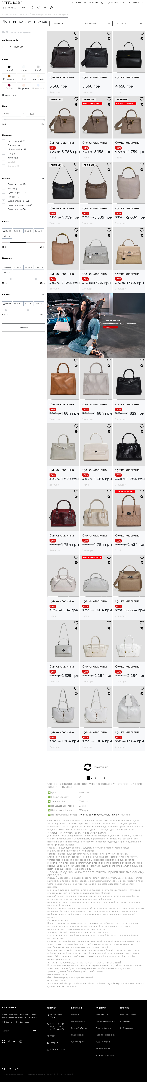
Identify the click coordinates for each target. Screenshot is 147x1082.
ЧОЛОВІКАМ (91, 3)
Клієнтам (101, 1008)
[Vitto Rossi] (12, 2)
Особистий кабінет (128, 1015)
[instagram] (3, 1041)
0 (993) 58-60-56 (57, 1024)
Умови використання (12, 1074)
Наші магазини (78, 1035)
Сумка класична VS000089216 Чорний (99, 814)
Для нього (24, 1022)
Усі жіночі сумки (38, 14)
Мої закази (125, 1021)
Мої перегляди (127, 1028)
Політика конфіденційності (40, 1074)
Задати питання (103, 1048)
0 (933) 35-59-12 (57, 1026)
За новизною (58, 23)
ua (23, 8)
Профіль (124, 1008)
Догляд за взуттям (112, 3)
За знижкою (90, 23)
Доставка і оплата (103, 1028)
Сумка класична (62, 77)
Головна (5, 14)
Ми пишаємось (78, 1021)
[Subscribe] (33, 1031)
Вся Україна (9, 8)
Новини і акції (102, 1015)
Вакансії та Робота (79, 1028)
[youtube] (20, 1041)
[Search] (32, 7)
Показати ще (100, 767)
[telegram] (14, 1041)
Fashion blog (136, 3)
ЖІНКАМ (76, 3)
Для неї (9, 1022)
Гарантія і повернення (105, 1035)
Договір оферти (78, 1042)
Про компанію (77, 1015)
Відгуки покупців (103, 1042)
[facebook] (9, 1041)
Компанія (76, 1008)
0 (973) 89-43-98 (57, 1029)
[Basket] (51, 7)
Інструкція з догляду (105, 1055)
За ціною (121, 23)
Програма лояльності (105, 1021)
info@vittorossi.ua (57, 1049)
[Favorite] (38, 7)
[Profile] (45, 7)
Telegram (54, 1043)
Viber (52, 1036)
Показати (24, 327)
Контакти (52, 1008)
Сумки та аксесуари (20, 14)
